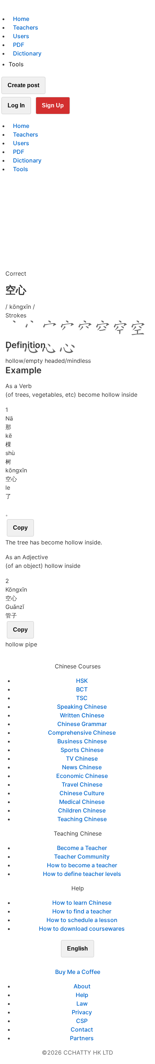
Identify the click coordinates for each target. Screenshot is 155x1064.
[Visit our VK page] (82, 963)
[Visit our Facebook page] (64, 963)
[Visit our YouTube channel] (90, 963)
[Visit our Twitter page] (73, 963)
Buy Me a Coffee (77, 971)
